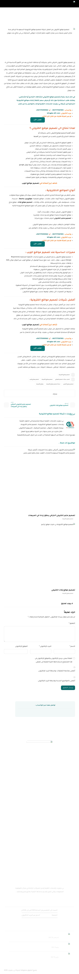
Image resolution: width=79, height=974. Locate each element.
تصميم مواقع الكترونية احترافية (47, 944)
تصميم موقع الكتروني (68, 384)
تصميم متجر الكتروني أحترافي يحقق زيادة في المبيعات (39, 935)
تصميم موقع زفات (25, 202)
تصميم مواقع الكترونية (64, 374)
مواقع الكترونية (39, 384)
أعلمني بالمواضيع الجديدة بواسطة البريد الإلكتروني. (56, 681)
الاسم (72, 646)
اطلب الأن (38, 120)
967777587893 (58, 110)
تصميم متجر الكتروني (62, 218)
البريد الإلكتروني (45, 646)
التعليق (72, 623)
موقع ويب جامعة (25, 199)
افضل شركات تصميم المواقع (62, 379)
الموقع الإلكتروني (21, 646)
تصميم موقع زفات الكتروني (49, 954)
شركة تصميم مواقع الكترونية (53, 384)
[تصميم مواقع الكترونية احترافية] (66, 947)
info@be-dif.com (53, 113)
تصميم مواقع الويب (30, 183)
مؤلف (71, 415)
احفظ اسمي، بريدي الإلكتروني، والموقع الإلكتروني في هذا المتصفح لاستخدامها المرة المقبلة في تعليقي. (53, 660)
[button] (6, 4)
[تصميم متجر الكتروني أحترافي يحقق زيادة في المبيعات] (66, 937)
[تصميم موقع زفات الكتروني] (66, 956)
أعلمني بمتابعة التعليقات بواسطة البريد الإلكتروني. (56, 671)
